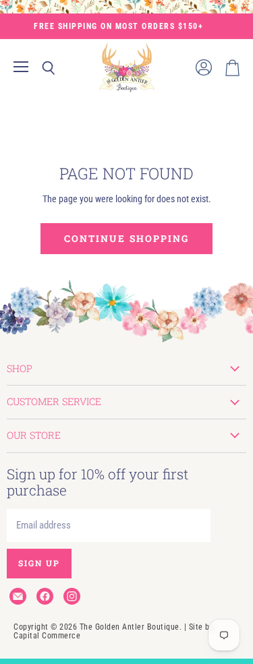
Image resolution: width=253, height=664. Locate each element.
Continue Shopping (126, 238)
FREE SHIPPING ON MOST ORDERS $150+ (118, 26)
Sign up (39, 562)
